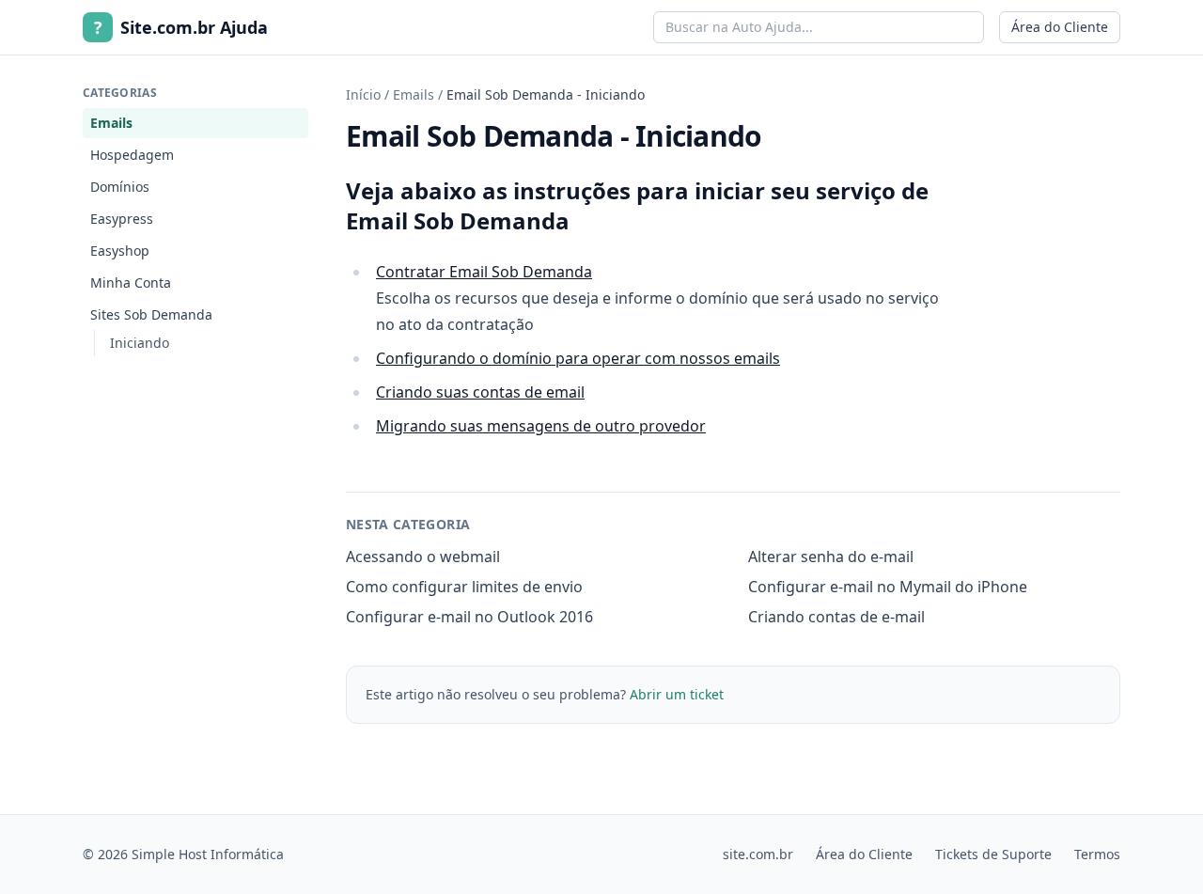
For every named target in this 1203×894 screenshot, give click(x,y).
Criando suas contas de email (480, 392)
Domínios (119, 187)
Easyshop (119, 250)
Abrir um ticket (677, 694)
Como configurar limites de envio (464, 586)
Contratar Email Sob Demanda (484, 271)
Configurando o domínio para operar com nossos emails (578, 358)
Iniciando (139, 343)
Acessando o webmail (423, 556)
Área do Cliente (1059, 27)
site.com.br (758, 854)
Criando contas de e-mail (836, 616)
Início (363, 94)
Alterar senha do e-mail (831, 556)
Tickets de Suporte (993, 854)
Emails (111, 123)
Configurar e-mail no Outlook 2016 (469, 616)
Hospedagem (132, 155)
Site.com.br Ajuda (181, 27)
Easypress (121, 218)
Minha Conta (130, 282)
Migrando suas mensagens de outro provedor (541, 426)
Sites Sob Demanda (151, 314)
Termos (1097, 854)
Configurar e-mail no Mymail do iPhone (887, 586)
